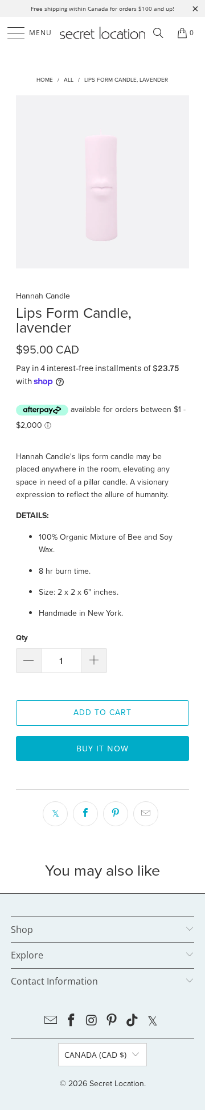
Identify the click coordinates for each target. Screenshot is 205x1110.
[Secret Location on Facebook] (71, 1021)
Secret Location (116, 1084)
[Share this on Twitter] (55, 813)
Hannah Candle (43, 296)
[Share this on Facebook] (85, 813)
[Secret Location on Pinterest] (112, 1021)
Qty (22, 637)
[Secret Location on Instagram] (91, 1021)
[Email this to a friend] (145, 813)
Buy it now (102, 748)
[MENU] (11, 33)
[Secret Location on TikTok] (132, 1021)
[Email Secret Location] (51, 1021)
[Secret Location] (102, 33)
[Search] (158, 33)
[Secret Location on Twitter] (152, 1021)
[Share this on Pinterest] (115, 813)
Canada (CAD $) (95, 1054)
